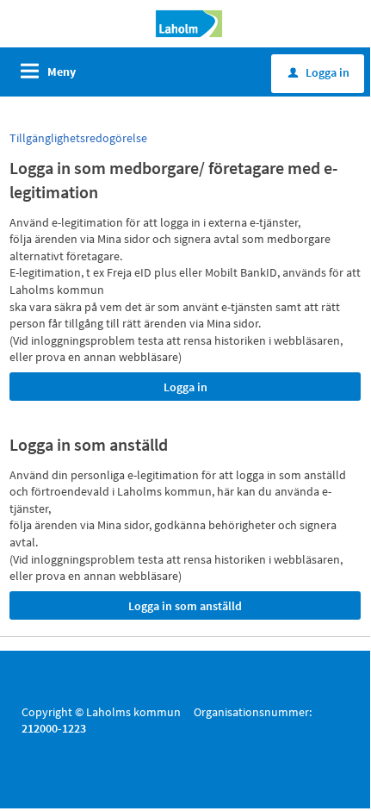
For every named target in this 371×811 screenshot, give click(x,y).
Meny (61, 71)
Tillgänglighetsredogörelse (78, 138)
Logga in (318, 72)
